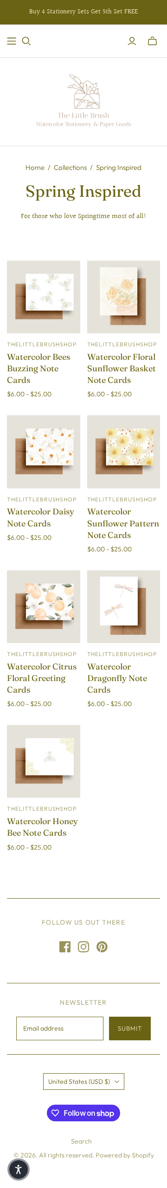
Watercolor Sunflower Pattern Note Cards (123, 523)
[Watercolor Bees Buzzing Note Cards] (43, 297)
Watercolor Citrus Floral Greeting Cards (42, 678)
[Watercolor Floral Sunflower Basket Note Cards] (124, 297)
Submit (130, 1028)
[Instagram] (83, 946)
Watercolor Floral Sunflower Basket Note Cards (121, 368)
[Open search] (26, 41)
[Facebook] (65, 946)
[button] (18, 1169)
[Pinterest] (102, 946)
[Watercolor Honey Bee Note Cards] (43, 761)
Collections (70, 167)
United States (79, 1081)
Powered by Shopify (125, 1155)
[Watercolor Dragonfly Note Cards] (124, 607)
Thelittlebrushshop (42, 344)
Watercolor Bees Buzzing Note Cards (38, 368)
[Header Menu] (11, 41)
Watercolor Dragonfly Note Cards (117, 678)
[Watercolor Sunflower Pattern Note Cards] (124, 451)
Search (81, 1141)
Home (35, 167)
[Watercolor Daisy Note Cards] (43, 451)
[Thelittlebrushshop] (83, 99)
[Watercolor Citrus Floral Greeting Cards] (43, 607)
